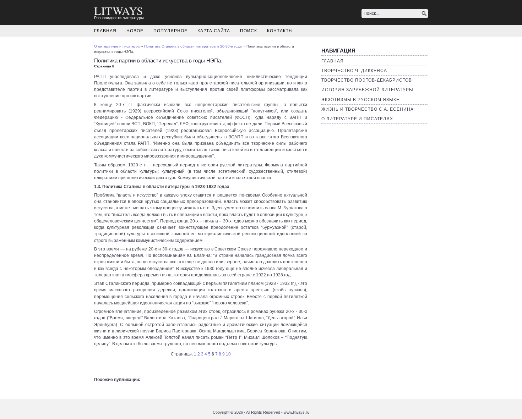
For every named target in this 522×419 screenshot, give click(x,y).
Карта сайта (213, 30)
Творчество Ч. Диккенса (354, 70)
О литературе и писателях (357, 118)
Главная (105, 30)
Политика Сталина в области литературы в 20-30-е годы (193, 46)
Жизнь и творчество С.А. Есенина (367, 109)
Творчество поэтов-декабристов (366, 80)
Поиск (248, 30)
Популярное (170, 30)
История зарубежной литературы (367, 89)
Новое (134, 30)
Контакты (280, 30)
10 (228, 354)
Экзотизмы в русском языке (360, 99)
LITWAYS (118, 10)
